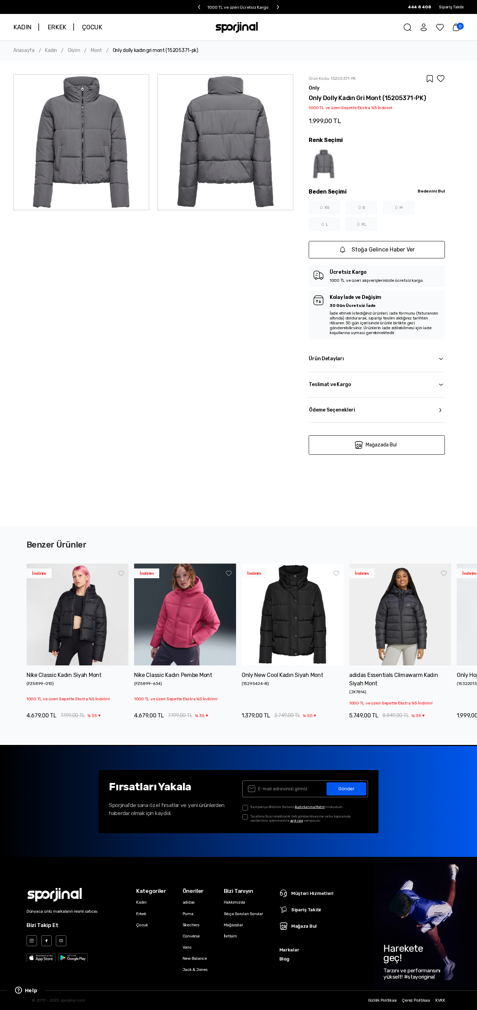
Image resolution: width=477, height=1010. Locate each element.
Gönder (346, 788)
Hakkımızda (234, 902)
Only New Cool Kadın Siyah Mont (282, 675)
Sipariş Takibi (451, 7)
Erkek (141, 913)
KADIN (22, 27)
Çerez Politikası (416, 1000)
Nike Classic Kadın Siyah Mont (64, 675)
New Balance (195, 958)
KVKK (440, 1000)
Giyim (74, 50)
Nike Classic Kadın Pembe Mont (173, 675)
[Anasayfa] (237, 27)
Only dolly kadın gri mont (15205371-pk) (155, 50)
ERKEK (56, 27)
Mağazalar (233, 924)
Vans (187, 947)
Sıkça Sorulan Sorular (243, 913)
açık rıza (296, 820)
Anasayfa (24, 50)
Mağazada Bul (381, 445)
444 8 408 (419, 7)
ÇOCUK (92, 27)
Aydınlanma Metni (310, 807)
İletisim (230, 936)
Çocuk (142, 924)
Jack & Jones (195, 969)
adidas (189, 902)
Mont (96, 50)
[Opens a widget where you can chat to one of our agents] (26, 991)
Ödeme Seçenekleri (332, 410)
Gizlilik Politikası (382, 1000)
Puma (188, 913)
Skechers (191, 924)
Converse (191, 936)
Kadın (51, 50)
